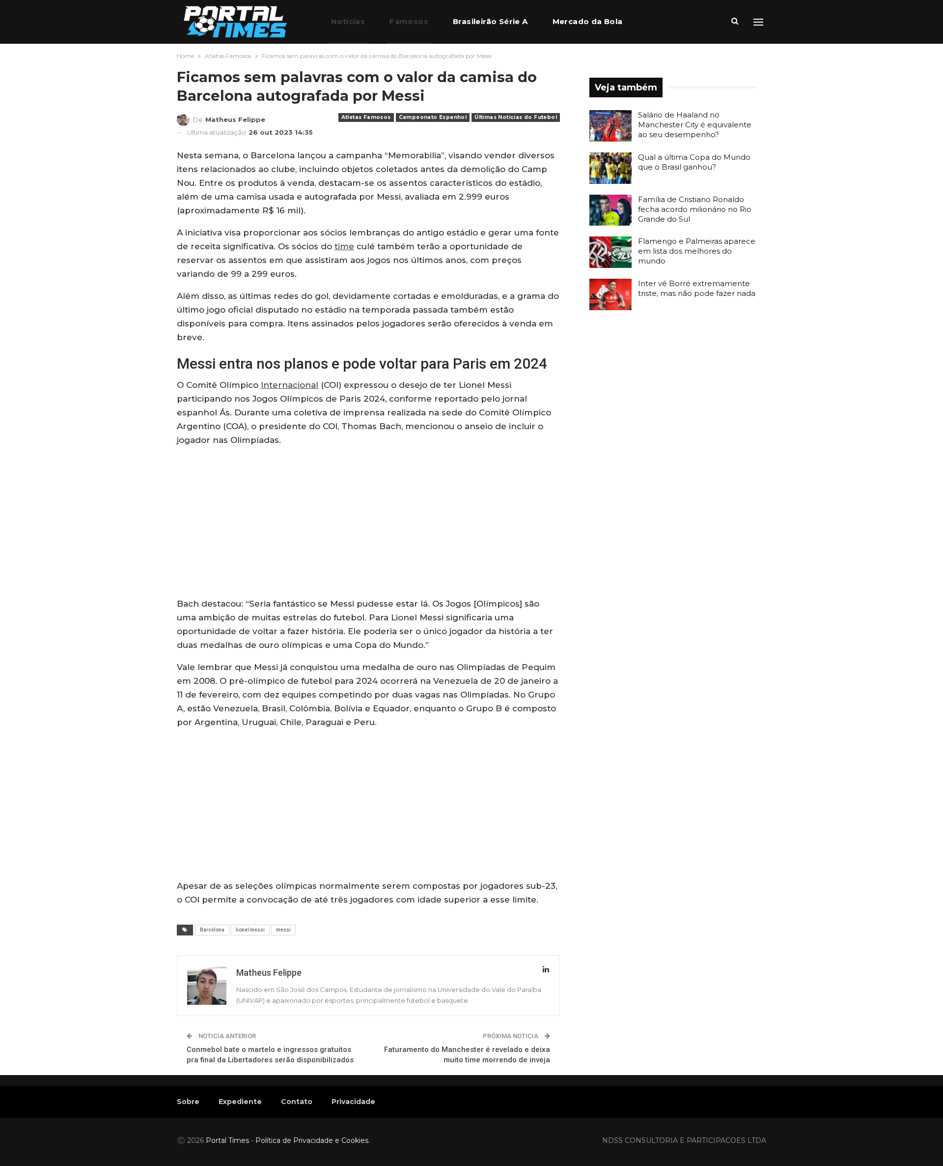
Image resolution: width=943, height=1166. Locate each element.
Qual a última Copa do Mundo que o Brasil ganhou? (694, 162)
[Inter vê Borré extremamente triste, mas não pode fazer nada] (610, 294)
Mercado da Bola (588, 21)
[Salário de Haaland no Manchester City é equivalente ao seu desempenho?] (610, 126)
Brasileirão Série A (490, 21)
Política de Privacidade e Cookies (311, 1140)
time (344, 246)
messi (283, 930)
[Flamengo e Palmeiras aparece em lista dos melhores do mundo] (610, 252)
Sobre (188, 1101)
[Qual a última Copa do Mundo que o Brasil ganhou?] (610, 168)
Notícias (348, 21)
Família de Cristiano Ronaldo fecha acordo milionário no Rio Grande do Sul (694, 209)
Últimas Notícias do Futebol (515, 117)
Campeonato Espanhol (433, 117)
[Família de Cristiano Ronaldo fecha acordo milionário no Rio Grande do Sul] (610, 210)
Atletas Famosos (366, 117)
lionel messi (250, 930)
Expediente (240, 1101)
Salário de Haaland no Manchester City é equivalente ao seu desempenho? (694, 124)
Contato (296, 1101)
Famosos (408, 21)
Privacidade (353, 1101)
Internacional (289, 385)
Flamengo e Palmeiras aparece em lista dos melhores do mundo (696, 250)
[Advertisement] (368, 524)
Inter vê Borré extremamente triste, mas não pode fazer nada (696, 288)
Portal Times (227, 1140)
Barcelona (212, 930)
